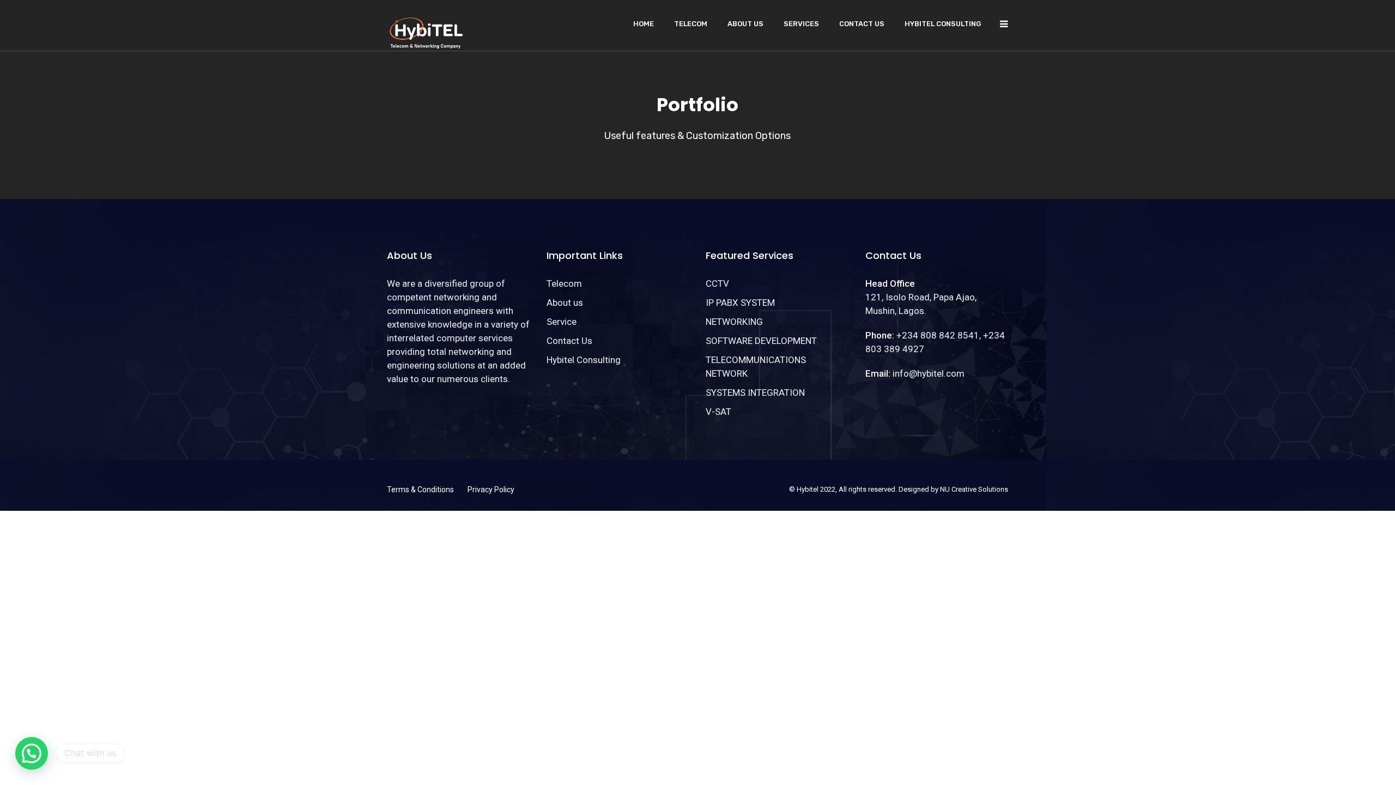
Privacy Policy (491, 489)
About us (745, 24)
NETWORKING (734, 321)
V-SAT (718, 411)
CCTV (717, 283)
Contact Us (861, 24)
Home (643, 24)
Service (562, 321)
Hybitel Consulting (943, 24)
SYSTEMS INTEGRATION (755, 392)
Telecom (690, 24)
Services (801, 24)
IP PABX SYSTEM (740, 302)
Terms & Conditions (420, 489)
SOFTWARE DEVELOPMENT (761, 340)
